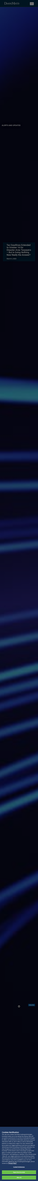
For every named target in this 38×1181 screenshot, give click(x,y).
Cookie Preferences (19, 1167)
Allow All (19, 1177)
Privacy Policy (12, 1163)
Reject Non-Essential (19, 1172)
